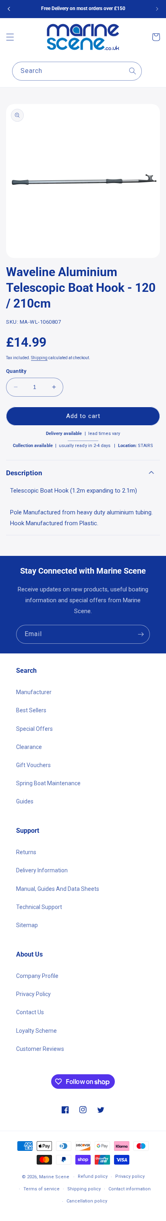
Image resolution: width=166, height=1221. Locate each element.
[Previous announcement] (9, 9)
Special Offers (34, 729)
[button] (10, 37)
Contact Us (30, 1012)
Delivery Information (42, 870)
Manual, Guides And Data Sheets (57, 889)
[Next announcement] (157, 9)
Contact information (129, 1189)
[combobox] (76, 71)
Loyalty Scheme (36, 1031)
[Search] (132, 71)
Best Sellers (31, 710)
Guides (24, 801)
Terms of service (41, 1189)
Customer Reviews (40, 1049)
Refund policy (93, 1176)
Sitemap (27, 925)
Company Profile (37, 976)
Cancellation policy (86, 1201)
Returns (26, 852)
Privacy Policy (33, 994)
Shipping (39, 358)
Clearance (29, 747)
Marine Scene (54, 1176)
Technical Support (39, 907)
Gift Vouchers (33, 765)
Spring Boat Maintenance (48, 783)
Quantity (16, 371)
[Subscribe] (140, 634)
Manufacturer (34, 692)
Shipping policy (84, 1189)
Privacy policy (130, 1176)
